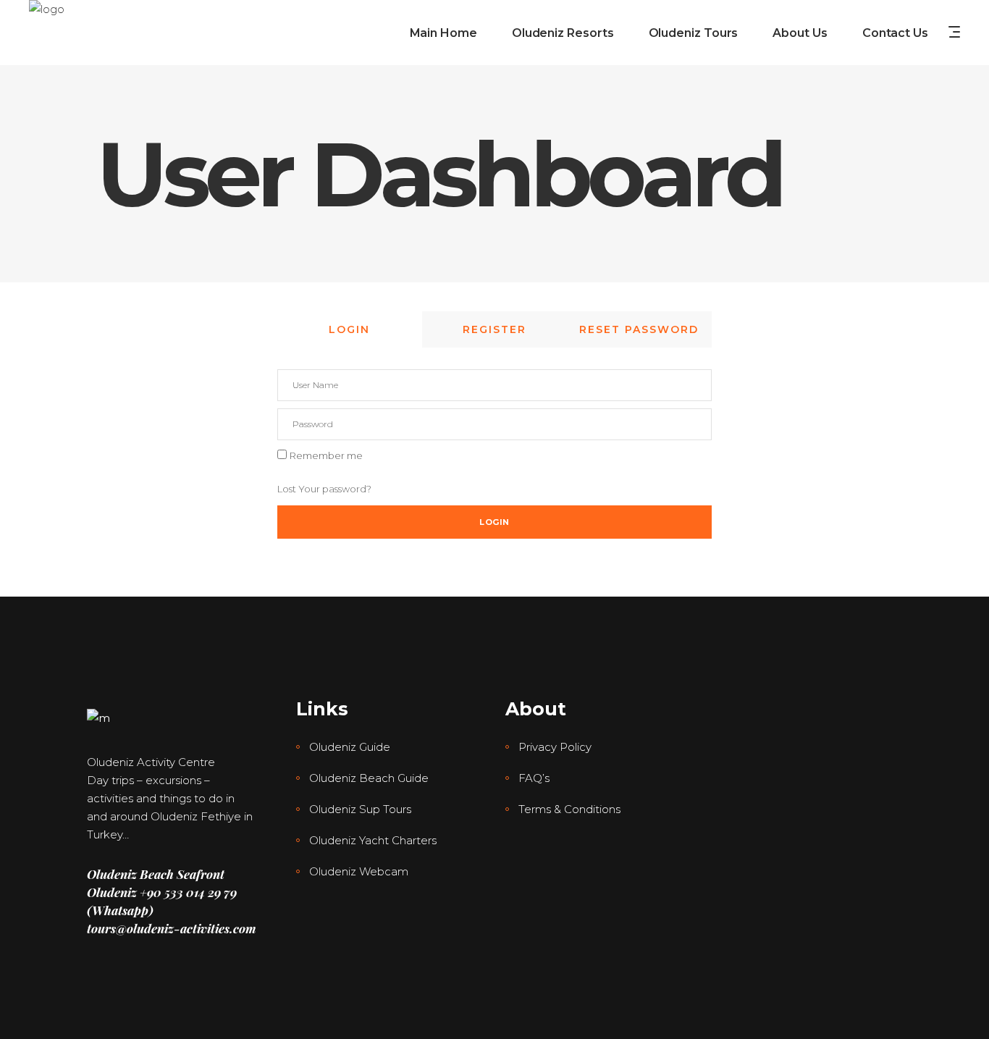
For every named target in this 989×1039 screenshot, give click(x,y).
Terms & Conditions (569, 809)
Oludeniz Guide (349, 747)
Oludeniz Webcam (358, 871)
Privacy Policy (555, 747)
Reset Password (639, 329)
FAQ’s (534, 778)
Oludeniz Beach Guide (369, 778)
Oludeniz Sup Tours (360, 809)
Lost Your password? (324, 489)
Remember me (326, 455)
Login (349, 329)
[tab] (349, 329)
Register (494, 329)
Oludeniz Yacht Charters (373, 840)
